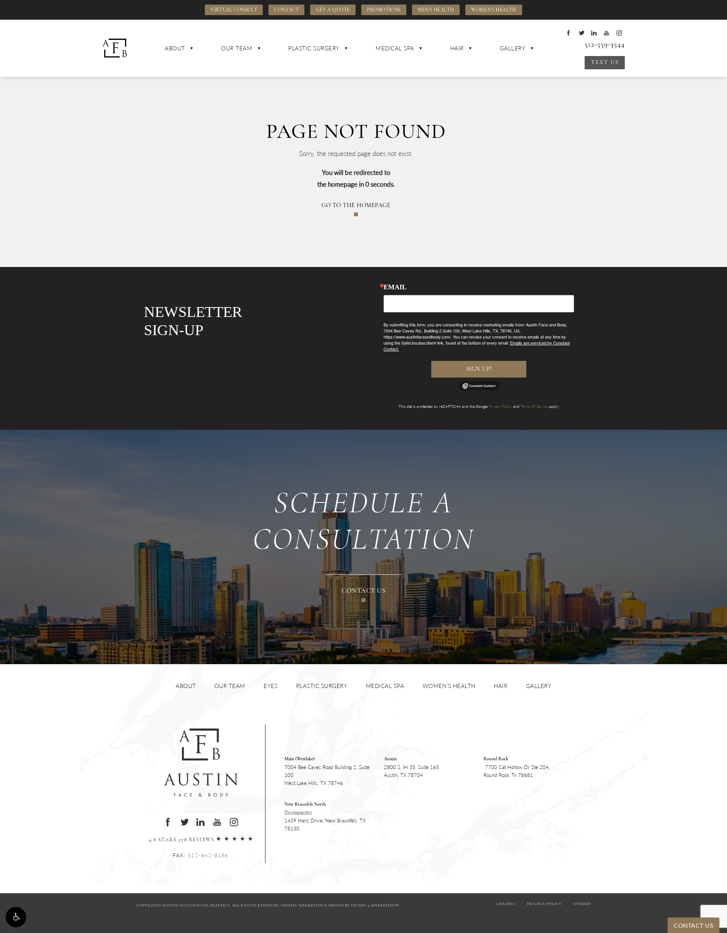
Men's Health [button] (436, 10)
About (175, 48)
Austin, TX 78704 (411, 768)
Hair (457, 48)
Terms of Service (534, 406)
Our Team (236, 48)
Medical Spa (395, 48)
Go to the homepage (355, 206)
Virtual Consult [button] (234, 10)
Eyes (271, 686)
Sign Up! (479, 369)
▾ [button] (191, 48)
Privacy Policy (500, 406)
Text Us (605, 63)
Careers (505, 904)
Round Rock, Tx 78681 (517, 768)
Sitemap (582, 904)
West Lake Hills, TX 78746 (327, 771)
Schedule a (364, 523)
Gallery (513, 48)
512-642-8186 (208, 855)
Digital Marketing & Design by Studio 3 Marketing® (340, 905)
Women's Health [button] (493, 10)
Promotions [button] (384, 10)
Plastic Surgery (314, 48)
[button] (16, 917)
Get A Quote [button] (333, 10)
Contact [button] (286, 10)
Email (395, 287)
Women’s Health (449, 686)
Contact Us (363, 591)
